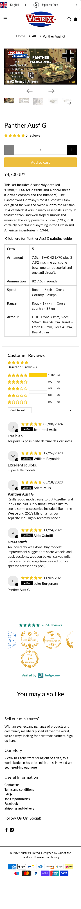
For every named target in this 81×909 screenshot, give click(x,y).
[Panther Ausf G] (40, 67)
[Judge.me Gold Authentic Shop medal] (30, 640)
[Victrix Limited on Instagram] (12, 831)
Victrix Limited (30, 853)
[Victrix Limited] (40, 19)
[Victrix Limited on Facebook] (6, 831)
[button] (14, 135)
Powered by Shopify (46, 857)
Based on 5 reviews (22, 367)
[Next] (51, 91)
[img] (31, 424)
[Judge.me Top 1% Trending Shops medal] (30, 659)
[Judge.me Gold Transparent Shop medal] (52, 640)
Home (20, 36)
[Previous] (29, 91)
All (34, 36)
